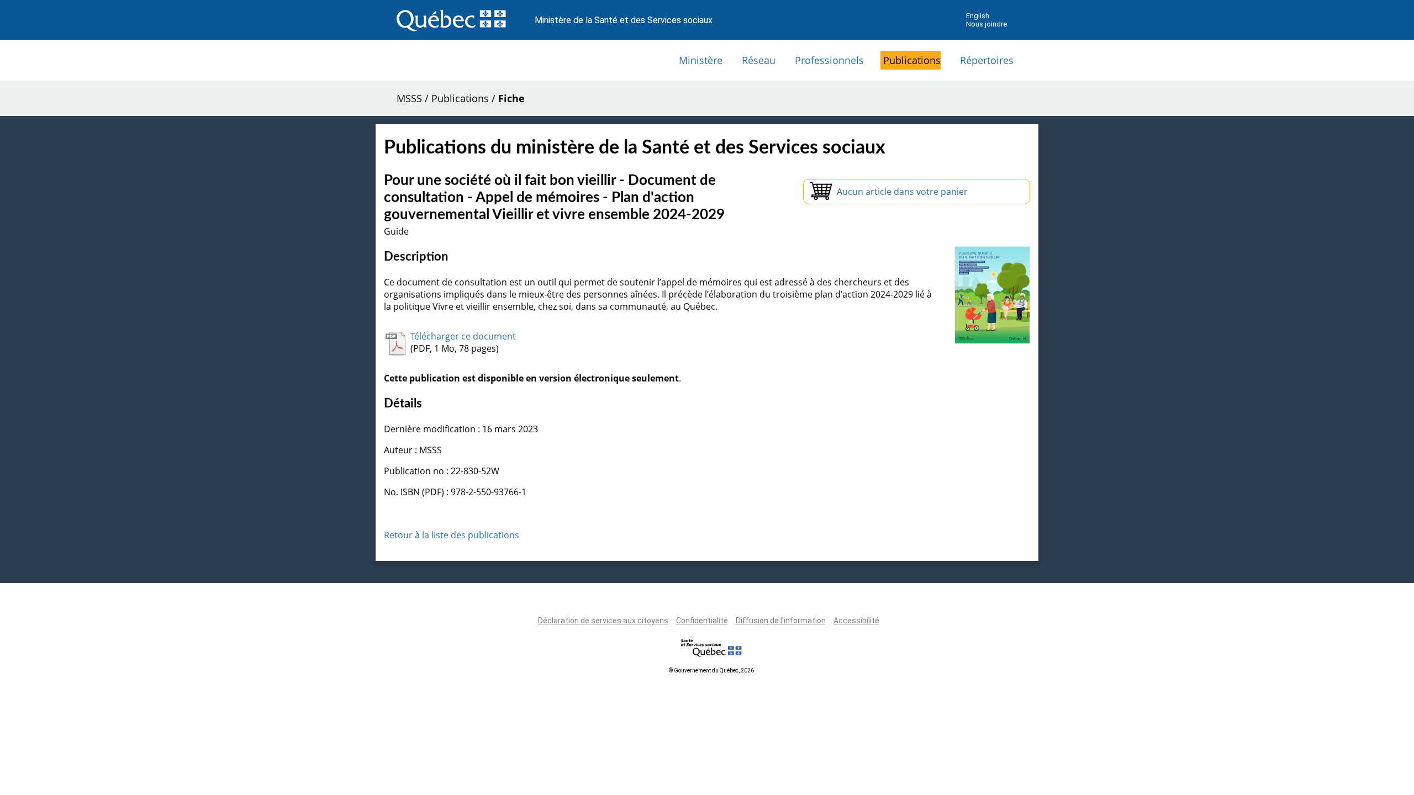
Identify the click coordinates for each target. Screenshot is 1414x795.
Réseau (758, 60)
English (977, 16)
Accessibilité (856, 620)
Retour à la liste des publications (451, 535)
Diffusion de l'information (781, 620)
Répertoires (987, 60)
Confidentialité (702, 620)
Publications (912, 60)
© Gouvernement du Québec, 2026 (711, 670)
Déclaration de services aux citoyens (603, 620)
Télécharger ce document (463, 336)
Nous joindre (986, 24)
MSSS (409, 98)
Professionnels (829, 60)
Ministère (700, 60)
